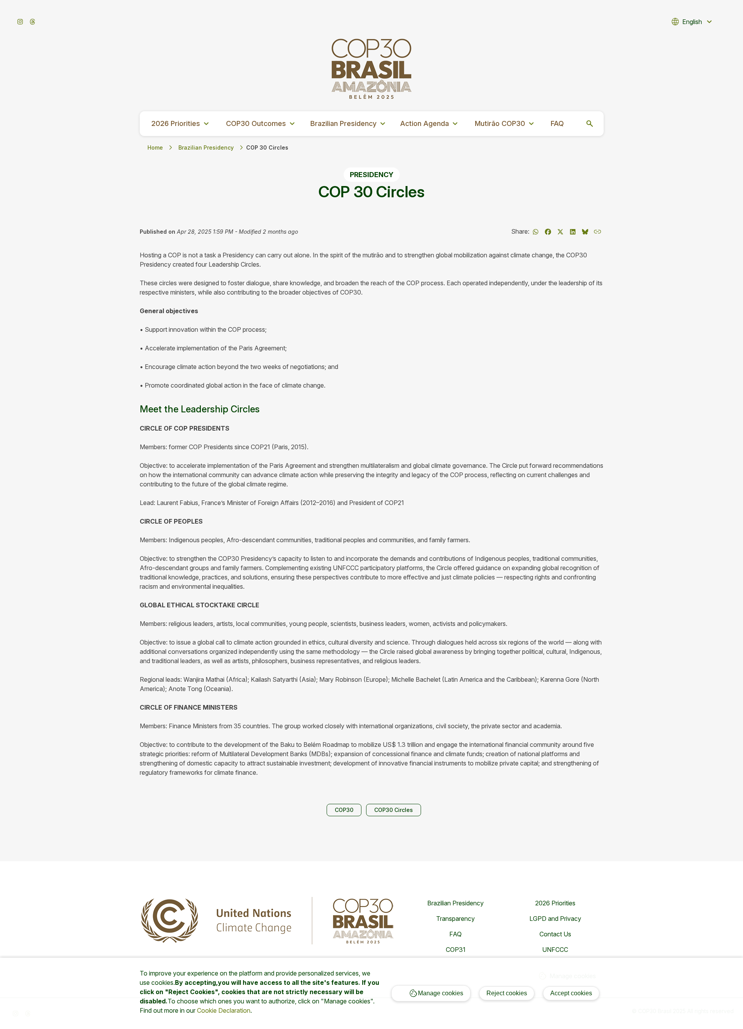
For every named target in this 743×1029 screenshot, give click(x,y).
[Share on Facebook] (548, 232)
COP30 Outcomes (261, 123)
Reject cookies (506, 993)
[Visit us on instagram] (20, 22)
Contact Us (555, 934)
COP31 (456, 949)
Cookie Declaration (223, 1010)
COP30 (344, 810)
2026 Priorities (181, 123)
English (692, 21)
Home (155, 147)
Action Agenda (430, 123)
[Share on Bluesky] (585, 232)
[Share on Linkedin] (573, 232)
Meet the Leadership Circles (200, 409)
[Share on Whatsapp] (535, 232)
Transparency (455, 918)
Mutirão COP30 (505, 123)
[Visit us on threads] (32, 22)
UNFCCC (555, 949)
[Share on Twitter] (560, 232)
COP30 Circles (393, 810)
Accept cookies (571, 993)
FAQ (557, 123)
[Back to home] (371, 69)
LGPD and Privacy (555, 918)
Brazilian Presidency (348, 123)
